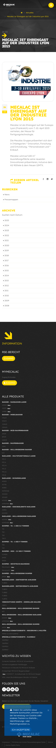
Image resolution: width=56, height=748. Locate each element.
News (7, 194)
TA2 (3, 532)
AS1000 (4, 494)
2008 (6, 305)
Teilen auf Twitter (52, 179)
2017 (6, 260)
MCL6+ (4, 472)
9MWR (4, 421)
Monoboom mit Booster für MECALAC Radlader (18, 668)
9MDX (4, 561)
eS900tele (7, 504)
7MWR (4, 418)
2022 (6, 235)
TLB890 (4, 596)
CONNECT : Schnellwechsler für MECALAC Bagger (22, 674)
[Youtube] (12, 689)
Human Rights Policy (13, 745)
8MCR (4, 437)
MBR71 (4, 605)
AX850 (4, 510)
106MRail (5, 640)
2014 (6, 275)
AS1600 (4, 497)
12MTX (6, 408)
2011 (6, 290)
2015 (6, 270)
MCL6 (4, 469)
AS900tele (5, 491)
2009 (6, 300)
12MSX (6, 405)
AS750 (4, 484)
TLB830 (4, 583)
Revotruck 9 (8, 570)
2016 (6, 265)
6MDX (4, 557)
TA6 (3, 545)
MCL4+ (4, 465)
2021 (6, 240)
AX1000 (4, 513)
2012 (6, 285)
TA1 (3, 529)
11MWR (4, 424)
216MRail (5, 650)
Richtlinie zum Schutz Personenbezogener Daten (29, 742)
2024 (6, 225)
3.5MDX (4, 554)
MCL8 (4, 475)
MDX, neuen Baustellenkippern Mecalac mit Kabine (19, 677)
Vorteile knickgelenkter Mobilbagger (14, 665)
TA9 (3, 548)
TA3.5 (4, 538)
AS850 (4, 488)
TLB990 (4, 599)
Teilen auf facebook (43, 179)
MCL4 (4, 462)
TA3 (3, 535)
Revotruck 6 (8, 567)
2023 (6, 230)
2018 (6, 255)
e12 (3, 453)
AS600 (4, 481)
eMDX (6, 577)
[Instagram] (17, 689)
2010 (6, 295)
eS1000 (6, 500)
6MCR (4, 434)
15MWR (4, 427)
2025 (6, 220)
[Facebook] (4, 689)
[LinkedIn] (8, 689)
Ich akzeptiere (21, 729)
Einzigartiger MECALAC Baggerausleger (16, 671)
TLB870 (4, 589)
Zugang (8, 358)
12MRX (6, 411)
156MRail (5, 646)
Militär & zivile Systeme (10, 634)
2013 (6, 280)
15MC (4, 446)
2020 (6, 245)
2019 (6, 250)
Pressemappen (11, 199)
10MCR (4, 440)
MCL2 (4, 459)
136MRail (5, 643)
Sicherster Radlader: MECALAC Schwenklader (17, 661)
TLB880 (4, 592)
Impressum (6, 742)
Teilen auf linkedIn (48, 179)
